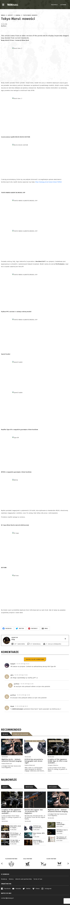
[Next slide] (68, 863)
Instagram (47, 888)
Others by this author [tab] (20, 734)
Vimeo (37, 888)
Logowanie (63, 4)
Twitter (28, 888)
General (18, 15)
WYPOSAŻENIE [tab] (53, 787)
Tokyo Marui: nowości (30, 15)
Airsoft (10, 15)
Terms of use (38, 879)
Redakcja (4, 879)
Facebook (7, 888)
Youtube (18, 888)
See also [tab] (5, 734)
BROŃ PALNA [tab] (29, 787)
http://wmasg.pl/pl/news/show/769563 (48, 182)
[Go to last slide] (2, 863)
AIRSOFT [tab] (5, 787)
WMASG (3, 15)
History (11, 879)
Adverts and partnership (23, 879)
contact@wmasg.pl (7, 898)
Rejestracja (54, 4)
